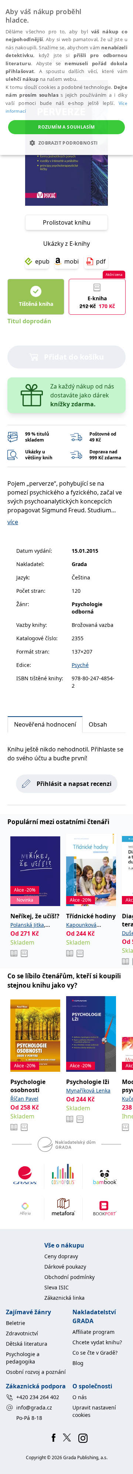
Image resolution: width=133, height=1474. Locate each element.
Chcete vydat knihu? (97, 1342)
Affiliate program (93, 1331)
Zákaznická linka (64, 1297)
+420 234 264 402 (37, 1397)
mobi (71, 261)
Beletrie (15, 1322)
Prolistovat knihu (67, 222)
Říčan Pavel (24, 1098)
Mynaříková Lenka (88, 1090)
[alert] (66, 77)
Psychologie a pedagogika (23, 1358)
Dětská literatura (26, 1343)
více (12, 522)
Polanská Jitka (27, 924)
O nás (79, 1397)
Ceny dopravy (61, 1256)
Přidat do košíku (74, 357)
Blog (77, 1362)
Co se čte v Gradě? (94, 1352)
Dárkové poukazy (65, 1266)
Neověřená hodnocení (45, 724)
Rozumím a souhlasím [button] (66, 127)
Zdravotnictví (22, 1333)
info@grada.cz (34, 1407)
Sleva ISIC (56, 1287)
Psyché (80, 664)
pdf (101, 261)
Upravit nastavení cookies (94, 1411)
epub (42, 261)
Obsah (98, 724)
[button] (66, 142)
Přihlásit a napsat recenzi (74, 784)
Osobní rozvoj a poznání (36, 1371)
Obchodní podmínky (69, 1276)
